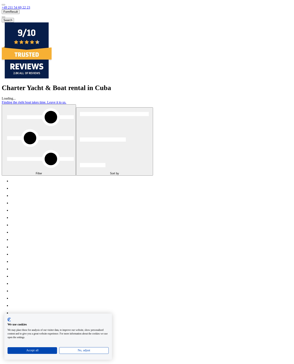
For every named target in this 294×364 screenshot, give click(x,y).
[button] (16, 7)
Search (7, 20)
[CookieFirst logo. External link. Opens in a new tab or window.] (9, 320)
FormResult (10, 11)
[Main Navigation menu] (3, 4)
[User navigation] (3, 17)
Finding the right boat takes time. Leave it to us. (34, 102)
